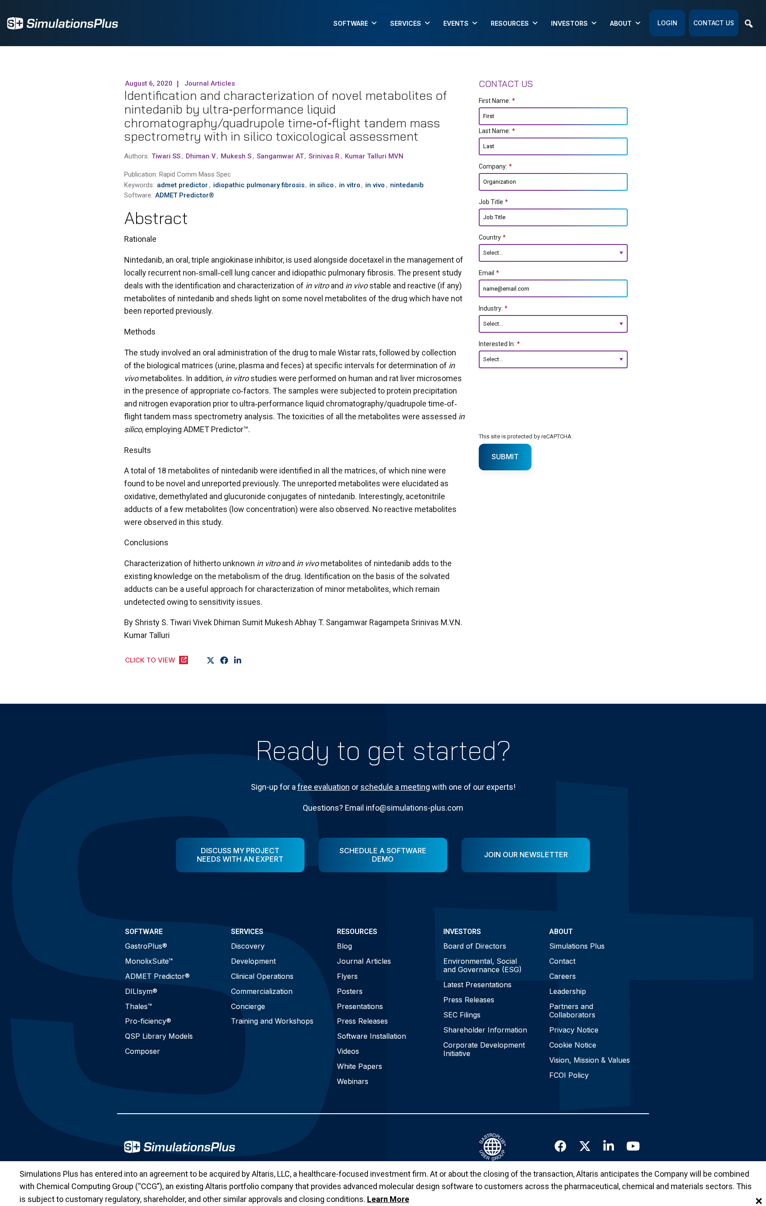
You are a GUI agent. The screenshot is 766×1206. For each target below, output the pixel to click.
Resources (510, 23)
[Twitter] (211, 660)
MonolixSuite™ (149, 961)
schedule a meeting (395, 787)
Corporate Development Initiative (484, 1049)
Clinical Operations (262, 976)
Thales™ (138, 1006)
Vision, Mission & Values (589, 1060)
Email (489, 272)
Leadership (567, 991)
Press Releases (362, 1021)
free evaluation (323, 787)
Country (492, 237)
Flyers (347, 976)
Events (456, 23)
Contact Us (713, 23)
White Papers (359, 1066)
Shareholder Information (485, 1029)
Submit (505, 456)
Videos (348, 1051)
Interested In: (499, 343)
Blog (344, 946)
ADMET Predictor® (157, 976)
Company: (495, 166)
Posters (350, 991)
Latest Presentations (477, 984)
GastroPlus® (146, 946)
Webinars (352, 1081)
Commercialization (262, 991)
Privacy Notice (573, 1029)
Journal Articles (364, 961)
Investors (569, 23)
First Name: (497, 100)
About (621, 23)
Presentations (360, 1006)
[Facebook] (225, 660)
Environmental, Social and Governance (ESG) (482, 965)
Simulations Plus (577, 946)
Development (253, 961)
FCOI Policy (569, 1075)
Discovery (248, 946)
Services (405, 23)
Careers (562, 976)
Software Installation (371, 1036)
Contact (562, 961)
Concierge (248, 1006)
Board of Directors (474, 946)
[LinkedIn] (237, 660)
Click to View (150, 660)
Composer (142, 1051)
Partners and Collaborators (572, 1010)
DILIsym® (141, 991)
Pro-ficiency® (148, 1021)
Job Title (493, 201)
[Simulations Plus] (62, 22)
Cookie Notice (572, 1044)
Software (350, 23)
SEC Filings (462, 1014)
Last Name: (497, 130)
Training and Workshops (272, 1021)
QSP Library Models (159, 1036)
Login (667, 23)
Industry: (493, 308)
